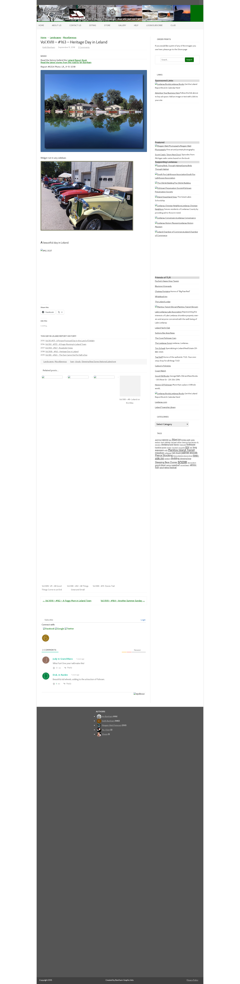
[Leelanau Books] (163, 84)
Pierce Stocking (164, 455)
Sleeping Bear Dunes (166, 462)
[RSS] (197, 2)
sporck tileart (160, 465)
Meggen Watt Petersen (111, 725)
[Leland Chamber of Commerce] (169, 232)
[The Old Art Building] (164, 183)
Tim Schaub (160, 348)
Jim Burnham (107, 716)
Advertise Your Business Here (167, 93)
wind (162, 467)
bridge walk (185, 440)
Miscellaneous (69, 37)
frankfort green (160, 447)
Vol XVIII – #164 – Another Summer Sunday (123, 600)
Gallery (122, 25)
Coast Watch (160, 371)
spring (168, 465)
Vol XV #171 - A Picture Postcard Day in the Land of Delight (69, 340)
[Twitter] (182, 2)
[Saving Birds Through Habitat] (168, 165)
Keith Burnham (48, 47)
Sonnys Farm (192, 463)
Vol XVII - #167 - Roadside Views (59, 348)
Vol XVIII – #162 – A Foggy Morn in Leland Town (67, 600)
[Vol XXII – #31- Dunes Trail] (105, 376)
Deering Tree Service (189, 442)
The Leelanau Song (163, 343)
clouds (78, 361)
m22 (166, 450)
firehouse (190, 444)
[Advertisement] (177, 122)
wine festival (170, 467)
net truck (176, 452)
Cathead (174, 442)
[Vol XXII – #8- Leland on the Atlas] (131, 376)
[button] (49, 628)
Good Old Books (162, 376)
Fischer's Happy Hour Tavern (167, 281)
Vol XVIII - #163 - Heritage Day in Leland (61, 351)
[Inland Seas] (161, 197)
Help (136, 25)
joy (187, 447)
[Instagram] (191, 2)
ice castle (181, 448)
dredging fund (167, 444)
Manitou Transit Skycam (188, 307)
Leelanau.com (161, 402)
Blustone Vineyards (163, 286)
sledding (175, 458)
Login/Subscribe (154, 25)
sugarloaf (175, 465)
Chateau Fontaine (162, 291)
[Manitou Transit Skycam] (166, 307)
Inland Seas (172, 197)
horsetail (175, 448)
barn (72, 361)
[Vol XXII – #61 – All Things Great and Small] (79, 376)
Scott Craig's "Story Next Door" (168, 154)
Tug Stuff (159, 357)
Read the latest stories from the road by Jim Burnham (66, 62)
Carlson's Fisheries (163, 366)
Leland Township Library (165, 407)
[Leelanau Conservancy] (166, 218)
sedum (167, 459)
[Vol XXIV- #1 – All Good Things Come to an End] (54, 376)
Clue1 (173, 25)
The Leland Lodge (162, 301)
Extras (92, 25)
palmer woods (189, 452)
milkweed (167, 453)
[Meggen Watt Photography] (167, 146)
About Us (56, 25)
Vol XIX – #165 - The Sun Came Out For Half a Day (66, 355)
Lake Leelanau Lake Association (168, 312)
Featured (183, 445)
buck (162, 442)
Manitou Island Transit (181, 450)
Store (107, 25)
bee (170, 440)
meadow (159, 452)
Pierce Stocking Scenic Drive (182, 456)
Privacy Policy (192, 980)
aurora (165, 439)
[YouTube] (188, 2)
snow (182, 461)
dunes (176, 444)
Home (41, 25)
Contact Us (75, 25)
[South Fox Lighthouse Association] (171, 174)
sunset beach (184, 465)
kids (191, 448)
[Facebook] (185, 2)
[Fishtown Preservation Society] (169, 188)
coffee (179, 442)
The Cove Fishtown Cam (165, 338)
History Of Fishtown (163, 385)
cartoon (167, 442)
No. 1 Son (106, 730)
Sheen (105, 734)
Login (143, 620)
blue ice (176, 439)
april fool (158, 440)
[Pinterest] (194, 2)
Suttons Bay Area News (165, 333)
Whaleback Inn (161, 296)
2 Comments (84, 47)
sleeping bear (185, 458)
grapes (169, 448)
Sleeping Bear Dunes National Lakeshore (99, 361)
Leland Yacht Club (162, 328)
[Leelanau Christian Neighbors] (168, 205)
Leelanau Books (177, 84)
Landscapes (55, 37)
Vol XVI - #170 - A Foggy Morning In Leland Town (65, 344)
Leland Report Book (77, 60)
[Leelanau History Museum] (167, 223)
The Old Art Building (182, 183)
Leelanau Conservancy (186, 218)
